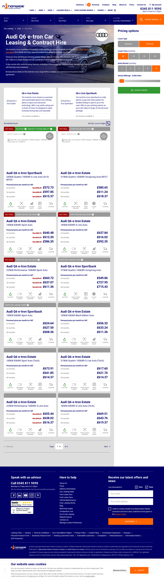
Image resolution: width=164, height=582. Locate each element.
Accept (141, 570)
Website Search (66, 517)
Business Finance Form (41, 536)
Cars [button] (31, 10)
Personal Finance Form (20, 536)
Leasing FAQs (16, 533)
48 (155, 56)
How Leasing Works (67, 503)
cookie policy (90, 576)
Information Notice (132, 536)
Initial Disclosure (115, 536)
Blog (61, 506)
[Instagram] (31, 495)
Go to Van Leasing (67, 514)
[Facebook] (13, 495)
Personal (95, 5)
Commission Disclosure (111, 533)
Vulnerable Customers (85, 536)
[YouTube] (25, 495)
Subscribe (129, 521)
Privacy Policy (120, 514)
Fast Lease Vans (66, 497)
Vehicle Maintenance (68, 500)
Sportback (10, 52)
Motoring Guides (66, 509)
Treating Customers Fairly (64, 536)
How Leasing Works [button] (83, 10)
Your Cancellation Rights (62, 533)
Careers (28, 533)
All (123, 56)
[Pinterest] (37, 495)
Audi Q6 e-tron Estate (75, 173)
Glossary (126, 533)
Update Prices (140, 90)
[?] (25, 129)
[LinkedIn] (19, 495)
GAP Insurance (17, 538)
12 (156, 69)
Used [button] (50, 10)
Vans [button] (41, 10)
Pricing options (128, 31)
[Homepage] (14, 6)
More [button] (110, 10)
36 (144, 56)
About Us (63, 483)
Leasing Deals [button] (63, 10)
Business (80, 5)
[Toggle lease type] (88, 5)
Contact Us (64, 520)
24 (134, 56)
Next (106, 447)
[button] (13, 19)
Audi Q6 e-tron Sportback (24, 173)
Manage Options (119, 570)
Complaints (101, 536)
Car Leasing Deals (67, 492)
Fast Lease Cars (66, 494)
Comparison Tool (66, 511)
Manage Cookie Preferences (71, 523)
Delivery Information (68, 489)
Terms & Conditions (41, 533)
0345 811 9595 (150, 9)
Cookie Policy (94, 533)
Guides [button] (101, 10)
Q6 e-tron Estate (82, 49)
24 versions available (30, 116)
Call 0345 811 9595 (24, 483)
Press (62, 486)
